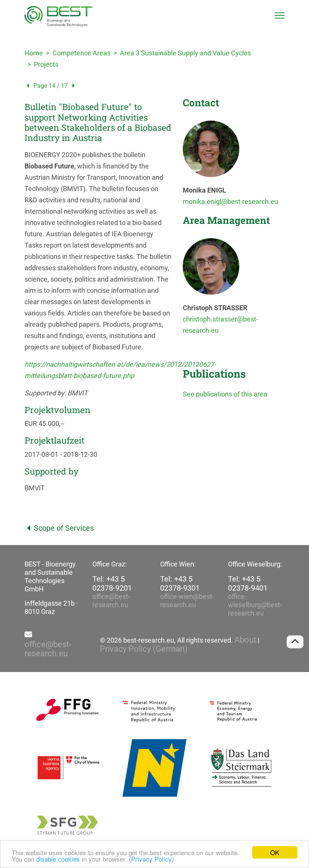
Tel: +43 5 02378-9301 (180, 583)
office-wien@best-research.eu (187, 600)
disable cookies (58, 858)
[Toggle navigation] (280, 15)
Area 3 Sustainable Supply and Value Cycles (185, 53)
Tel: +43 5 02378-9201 (112, 583)
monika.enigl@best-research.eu (230, 201)
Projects (46, 64)
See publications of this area (225, 394)
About (245, 639)
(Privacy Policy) (151, 858)
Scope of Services (64, 528)
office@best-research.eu (111, 600)
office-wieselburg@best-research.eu (255, 604)
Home (33, 53)
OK (274, 852)
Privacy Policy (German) (144, 649)
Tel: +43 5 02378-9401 (248, 583)
